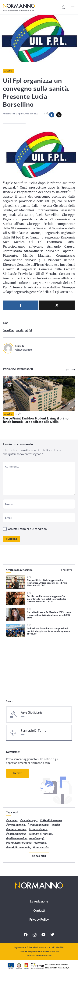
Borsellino (8, 330)
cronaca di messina (41, 834)
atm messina (42, 847)
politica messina (17, 838)
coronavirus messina (20, 843)
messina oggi (29, 820)
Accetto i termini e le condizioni (28, 529)
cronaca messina (39, 824)
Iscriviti (17, 773)
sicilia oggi (37, 838)
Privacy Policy (39, 919)
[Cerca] (64, 7)
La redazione (39, 901)
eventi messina (16, 824)
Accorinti (41, 843)
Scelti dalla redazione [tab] (19, 570)
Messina (12, 820)
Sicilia (56, 824)
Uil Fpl (28, 330)
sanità (19, 330)
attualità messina (52, 820)
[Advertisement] (39, 669)
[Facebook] (20, 305)
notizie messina (17, 834)
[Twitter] (57, 305)
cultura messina (17, 829)
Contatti (39, 910)
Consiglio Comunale (19, 847)
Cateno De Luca (39, 829)
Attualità (8, 70)
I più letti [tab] (66, 570)
